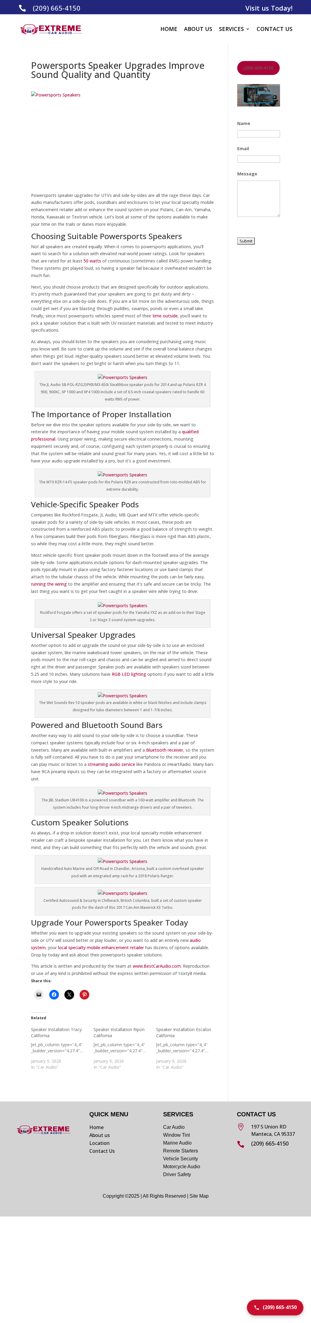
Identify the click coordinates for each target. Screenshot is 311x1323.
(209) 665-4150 (56, 7)
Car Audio (174, 1127)
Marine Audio (177, 1142)
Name (243, 123)
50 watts (92, 261)
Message (247, 174)
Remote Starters (180, 1150)
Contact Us (274, 28)
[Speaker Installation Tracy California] (62, 1048)
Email (243, 148)
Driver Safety (177, 1174)
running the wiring (49, 584)
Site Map (199, 1196)
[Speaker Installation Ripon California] (125, 1048)
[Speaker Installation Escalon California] (187, 1048)
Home (168, 28)
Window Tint (176, 1135)
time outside (165, 316)
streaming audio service (111, 764)
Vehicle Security (180, 1158)
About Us (198, 28)
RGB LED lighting (129, 674)
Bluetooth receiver (164, 750)
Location (99, 1143)
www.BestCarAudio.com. (157, 966)
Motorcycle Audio (181, 1166)
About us (99, 1135)
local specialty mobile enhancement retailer (101, 947)
